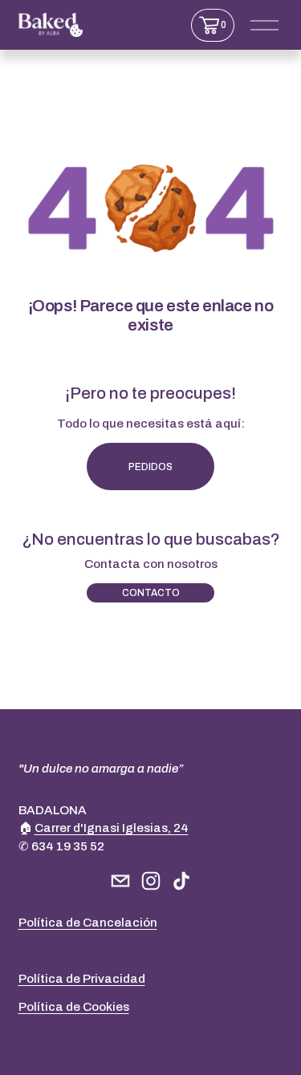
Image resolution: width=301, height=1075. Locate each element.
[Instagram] (151, 880)
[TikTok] (181, 880)
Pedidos (150, 467)
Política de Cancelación (87, 922)
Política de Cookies (73, 1006)
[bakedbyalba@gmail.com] (120, 880)
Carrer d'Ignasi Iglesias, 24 (112, 827)
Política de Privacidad (81, 978)
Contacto (151, 592)
